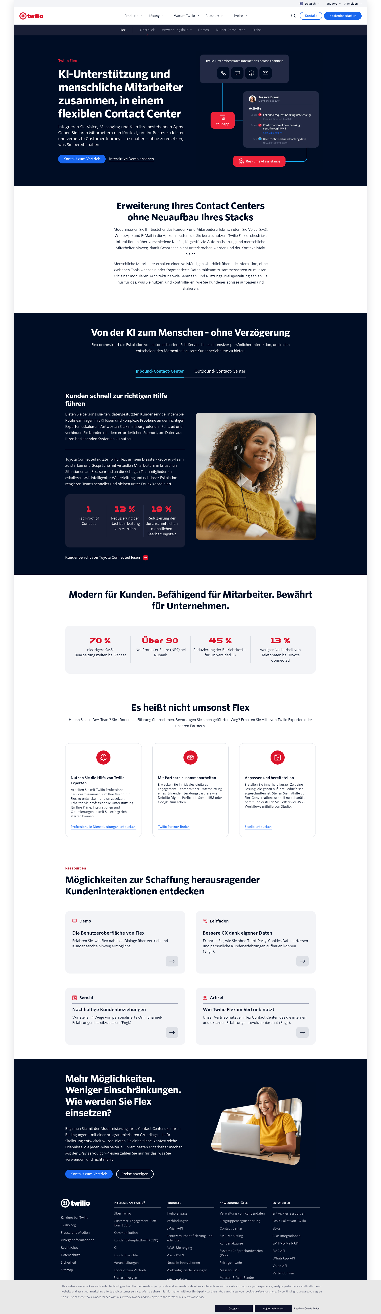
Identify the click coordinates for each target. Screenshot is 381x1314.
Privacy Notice (131, 1297)
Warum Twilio (184, 16)
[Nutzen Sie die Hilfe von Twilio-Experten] (103, 790)
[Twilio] (31, 16)
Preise (238, 16)
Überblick (147, 30)
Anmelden (351, 3)
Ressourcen (214, 16)
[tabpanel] (190, 476)
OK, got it (234, 1308)
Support (332, 3)
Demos (203, 30)
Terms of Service (194, 1297)
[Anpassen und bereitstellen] (277, 790)
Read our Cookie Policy (306, 1308)
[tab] (160, 373)
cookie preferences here (261, 1291)
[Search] (293, 15)
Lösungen (156, 16)
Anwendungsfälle (175, 30)
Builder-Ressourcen (230, 30)
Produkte (131, 16)
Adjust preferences (273, 1308)
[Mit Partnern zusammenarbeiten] (191, 790)
